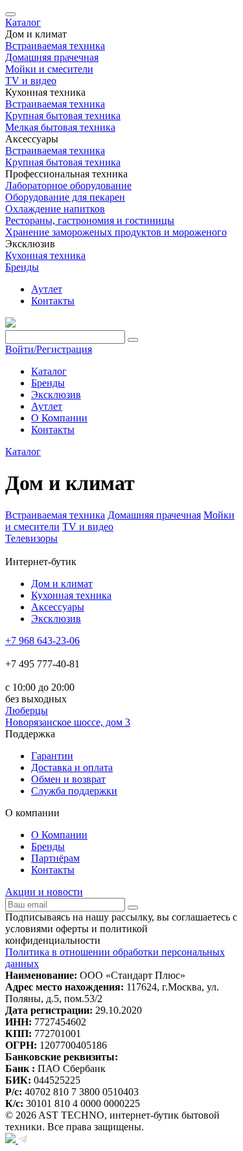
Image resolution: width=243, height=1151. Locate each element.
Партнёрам (55, 858)
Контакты (53, 300)
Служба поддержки (74, 790)
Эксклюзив (56, 394)
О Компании (59, 417)
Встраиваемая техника (55, 514)
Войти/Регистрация (48, 349)
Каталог (23, 22)
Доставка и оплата (72, 767)
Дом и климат (62, 583)
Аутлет (46, 289)
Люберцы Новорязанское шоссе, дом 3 (67, 716)
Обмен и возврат (68, 779)
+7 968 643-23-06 (42, 640)
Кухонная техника (71, 595)
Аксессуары (57, 606)
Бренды (22, 267)
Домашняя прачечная (154, 514)
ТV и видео (87, 526)
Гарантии (52, 755)
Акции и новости (44, 891)
